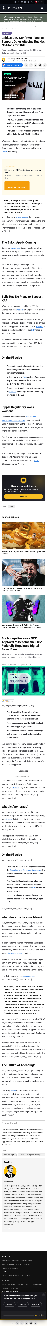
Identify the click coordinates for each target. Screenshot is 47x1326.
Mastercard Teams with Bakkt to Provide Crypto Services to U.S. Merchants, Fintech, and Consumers (22, 627)
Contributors (26, 1261)
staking (8, 819)
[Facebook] (18, 2)
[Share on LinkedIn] (35, 65)
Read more (7, 1229)
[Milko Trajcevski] (4, 60)
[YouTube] (22, 2)
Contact (15, 1261)
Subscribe (23, 496)
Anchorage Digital (9, 1155)
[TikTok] (15, 2)
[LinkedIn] (25, 2)
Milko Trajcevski (22, 59)
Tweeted (15, 787)
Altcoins (6, 33)
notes (13, 1090)
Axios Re (20, 309)
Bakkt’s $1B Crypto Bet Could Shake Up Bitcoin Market (23, 552)
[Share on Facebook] (31, 65)
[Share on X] (26, 65)
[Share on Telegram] (40, 65)
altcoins (39, 326)
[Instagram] (28, 2)
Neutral (36, 1304)
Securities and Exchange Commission (25, 870)
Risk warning (36, 1284)
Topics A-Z (25, 1276)
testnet (12, 391)
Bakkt (11, 506)
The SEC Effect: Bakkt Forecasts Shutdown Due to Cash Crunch (22, 589)
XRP (33, 330)
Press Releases (8, 1264)
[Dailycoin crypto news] (12, 7)
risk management (15, 953)
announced (15, 248)
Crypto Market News (11, 26)
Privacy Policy (24, 1284)
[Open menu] (42, 8)
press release (22, 217)
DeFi (25, 377)
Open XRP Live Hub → (17, 187)
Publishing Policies (9, 1268)
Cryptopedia (14, 1276)
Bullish (9, 1304)
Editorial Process (23, 1264)
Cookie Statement (9, 1284)
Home (3, 26)
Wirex (36, 460)
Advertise (6, 1261)
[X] (32, 2)
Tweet (4, 151)
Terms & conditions (10, 1288)
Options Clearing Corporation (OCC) (31, 1155)
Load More (23, 1240)
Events (4, 1276)
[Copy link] (45, 65)
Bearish (22, 1304)
